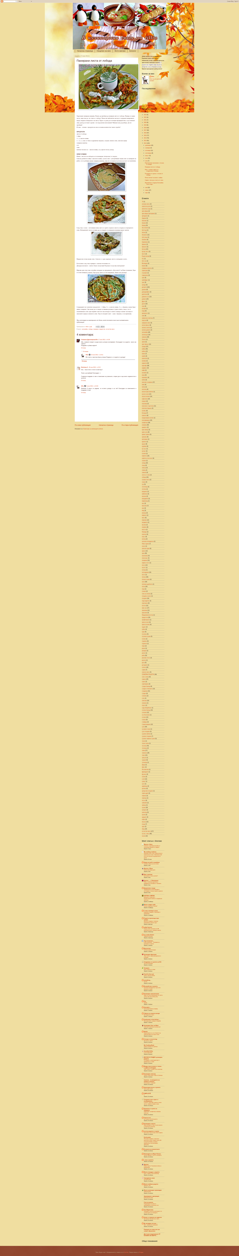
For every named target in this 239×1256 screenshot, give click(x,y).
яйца (143, 829)
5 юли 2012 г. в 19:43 (92, 386)
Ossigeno (146, 968)
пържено (144, 641)
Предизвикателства (147, 615)
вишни (143, 265)
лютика (144, 489)
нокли (143, 546)
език (143, 306)
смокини (144, 703)
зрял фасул (145, 344)
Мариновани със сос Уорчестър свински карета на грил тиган (152, 1033)
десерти (144, 287)
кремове (144, 437)
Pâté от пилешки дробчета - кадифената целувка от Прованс (152, 882)
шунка (143, 814)
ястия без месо (110, 329)
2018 (145, 127)
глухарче (144, 273)
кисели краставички (147, 391)
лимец (143, 470)
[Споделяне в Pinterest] (104, 327)
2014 (145, 138)
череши (144, 795)
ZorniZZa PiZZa (148, 1051)
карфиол (144, 368)
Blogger (141, 1252)
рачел (143, 653)
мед (143, 510)
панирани (95, 329)
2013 (145, 140)
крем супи (145, 432)
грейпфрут (145, 280)
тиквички (144, 753)
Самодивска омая (149, 1178)
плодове (144, 598)
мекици (144, 513)
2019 (145, 125)
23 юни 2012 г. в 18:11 (97, 354)
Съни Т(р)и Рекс (148, 1052)
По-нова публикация (83, 425)
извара (144, 346)
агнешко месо (146, 204)
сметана (144, 700)
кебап (143, 379)
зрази (143, 341)
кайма (143, 349)
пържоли (144, 643)
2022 (145, 117)
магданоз (144, 491)
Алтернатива (147, 1179)
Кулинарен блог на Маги (151, 1025)
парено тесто (145, 562)
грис (143, 282)
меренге (144, 515)
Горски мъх (147, 1117)
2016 (145, 132)
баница (144, 225)
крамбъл (144, 427)
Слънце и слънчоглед (150, 1039)
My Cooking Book (149, 1045)
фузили (144, 774)
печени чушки (146, 579)
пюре (143, 646)
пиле (143, 581)
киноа (143, 387)
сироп (143, 681)
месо (143, 517)
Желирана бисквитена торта (151, 1218)
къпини (144, 453)
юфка (143, 819)
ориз (143, 553)
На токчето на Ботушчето (150, 1119)
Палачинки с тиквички (149, 1083)
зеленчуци (145, 334)
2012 (145, 143)
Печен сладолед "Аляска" (150, 906)
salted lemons (148, 927)
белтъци (144, 230)
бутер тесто (145, 251)
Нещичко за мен (104, 51)
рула (143, 662)
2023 (145, 114)
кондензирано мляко (147, 417)
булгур (144, 249)
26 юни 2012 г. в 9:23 (94, 367)
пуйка (143, 629)
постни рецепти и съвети (151, 1131)
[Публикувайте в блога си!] (98, 327)
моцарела (144, 522)
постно (144, 605)
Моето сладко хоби (149, 904)
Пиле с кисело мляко (149, 975)
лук (143, 484)
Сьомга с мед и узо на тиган (151, 864)
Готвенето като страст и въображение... (151, 1100)
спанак (144, 719)
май (146, 187)
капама (144, 360)
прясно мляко (146, 624)
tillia (87, 354)
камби (143, 356)
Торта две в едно (148, 1089)
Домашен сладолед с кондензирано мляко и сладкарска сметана (153, 898)
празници (144, 610)
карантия (144, 363)
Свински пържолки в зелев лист (152, 1027)
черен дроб (145, 793)
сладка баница (146, 686)
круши (143, 444)
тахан (143, 741)
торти (143, 755)
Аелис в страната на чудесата (153, 1217)
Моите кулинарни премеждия (153, 1190)
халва (143, 776)
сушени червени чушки (148, 738)
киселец (144, 389)
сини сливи (145, 677)
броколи (144, 246)
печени (144, 577)
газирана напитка (147, 268)
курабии (144, 446)
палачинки (145, 555)
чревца (144, 805)
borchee (126, 1252)
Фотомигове (145, 769)
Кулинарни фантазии (150, 954)
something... (147, 980)
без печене (145, 227)
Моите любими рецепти (151, 1184)
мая (143, 508)
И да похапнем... (149, 941)
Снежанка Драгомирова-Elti (89, 339)
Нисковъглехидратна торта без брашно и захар (152, 988)
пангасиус (145, 558)
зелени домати (146, 330)
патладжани (145, 572)
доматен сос (145, 296)
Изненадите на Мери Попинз (152, 1154)
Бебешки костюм (148, 1197)
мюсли (144, 529)
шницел (144, 810)
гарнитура (145, 270)
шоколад (144, 812)
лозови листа (145, 479)
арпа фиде (145, 211)
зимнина (144, 337)
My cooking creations (150, 852)
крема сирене (146, 434)
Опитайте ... (147, 1007)
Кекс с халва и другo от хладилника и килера (151, 170)
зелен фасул (145, 325)
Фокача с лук (147, 1185)
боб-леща (144, 237)
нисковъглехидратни (148, 541)
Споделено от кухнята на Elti (152, 962)
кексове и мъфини (147, 382)
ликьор (144, 467)
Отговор (83, 348)
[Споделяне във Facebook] (102, 327)
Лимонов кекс (147, 1191)
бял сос (144, 261)
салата (144, 667)
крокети (144, 441)
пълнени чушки (146, 636)
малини (144, 496)
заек (143, 315)
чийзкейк (144, 802)
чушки (143, 807)
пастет (144, 567)
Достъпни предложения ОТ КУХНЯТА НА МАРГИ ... (152, 1234)
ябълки (144, 821)
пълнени (144, 634)
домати (144, 299)
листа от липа (146, 475)
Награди (144, 532)
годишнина (145, 275)
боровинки (145, 242)
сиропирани (145, 684)
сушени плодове (146, 736)
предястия (102, 329)
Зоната (144, 339)
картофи (144, 365)
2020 (145, 122)
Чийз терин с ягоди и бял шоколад (153, 1069)
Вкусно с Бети (148, 844)
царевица (144, 786)
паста (143, 565)
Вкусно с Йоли (148, 868)
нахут (143, 536)
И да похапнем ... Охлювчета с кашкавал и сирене (152, 943)
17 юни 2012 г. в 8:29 (104, 339)
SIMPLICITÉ (147, 1093)
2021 (145, 120)
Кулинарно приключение (151, 993)
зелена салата (146, 327)
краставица (145, 429)
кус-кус (144, 448)
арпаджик (144, 216)
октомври (148, 150)
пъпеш (144, 638)
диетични (144, 294)
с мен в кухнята (148, 1160)
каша (143, 375)
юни (146, 161)
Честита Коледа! (148, 963)
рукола (144, 660)
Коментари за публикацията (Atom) (93, 429)
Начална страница (85, 51)
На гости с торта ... (149, 1040)
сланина (144, 695)
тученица (144, 762)
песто (143, 574)
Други (143, 301)
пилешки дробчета (147, 584)
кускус (144, 451)
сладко (144, 693)
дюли (143, 303)
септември (148, 153)
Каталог (132, 51)
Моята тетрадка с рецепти (151, 1172)
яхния (143, 836)
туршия (144, 760)
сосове (144, 717)
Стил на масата (148, 1202)
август (147, 155)
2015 (145, 135)
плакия (144, 591)
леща (143, 465)
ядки (143, 826)
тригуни (144, 757)
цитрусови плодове (147, 791)
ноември (147, 148)
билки (143, 232)
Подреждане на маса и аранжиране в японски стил (151, 1204)
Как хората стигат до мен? (151, 876)
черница (144, 798)
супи (143, 726)
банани (144, 223)
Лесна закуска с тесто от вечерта (153, 1155)
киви (143, 384)
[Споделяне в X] (100, 327)
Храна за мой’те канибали (152, 862)
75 (142, 201)
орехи (143, 551)
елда (143, 311)
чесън (143, 800)
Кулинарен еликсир (150, 1074)
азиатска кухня (146, 206)
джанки (144, 289)
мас (143, 503)
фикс (143, 767)
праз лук (144, 608)
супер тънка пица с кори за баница (153, 1075)
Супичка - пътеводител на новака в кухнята (152, 1080)
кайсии (144, 351)
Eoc (145, 1001)
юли (146, 158)
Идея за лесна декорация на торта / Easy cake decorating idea (153, 996)
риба (143, 655)
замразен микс (146, 322)
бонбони (144, 239)
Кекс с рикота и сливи (149, 969)
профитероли (145, 619)
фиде (143, 764)
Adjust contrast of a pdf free (151, 1046)
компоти (144, 415)
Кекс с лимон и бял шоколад (151, 1173)
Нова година (145, 543)
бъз (143, 258)
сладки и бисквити (147, 688)
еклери (144, 308)
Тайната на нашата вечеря (152, 1013)
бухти (143, 254)
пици (143, 589)
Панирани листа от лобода (152, 167)
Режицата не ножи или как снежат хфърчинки (152, 1230)
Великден (144, 263)
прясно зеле (145, 622)
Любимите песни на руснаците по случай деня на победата (153, 1212)
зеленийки (85, 329)
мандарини (145, 498)
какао (143, 353)
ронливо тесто (146, 657)
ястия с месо (145, 833)
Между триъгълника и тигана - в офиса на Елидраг (153, 1067)
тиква (143, 750)
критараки (145, 439)
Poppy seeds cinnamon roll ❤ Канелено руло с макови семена (152, 929)
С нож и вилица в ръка (151, 910)
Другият (146, 1164)
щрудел (144, 817)
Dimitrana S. (84, 367)
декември (148, 145)
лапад (143, 463)
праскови (144, 612)
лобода (90, 329)
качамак (144, 372)
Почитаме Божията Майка (151, 1008)
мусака (144, 524)
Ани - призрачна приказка (151, 1225)
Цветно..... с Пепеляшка (151, 880)
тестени (144, 745)
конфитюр (145, 422)
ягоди (143, 824)
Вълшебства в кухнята (150, 986)
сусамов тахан (146, 729)
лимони (144, 472)
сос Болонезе (146, 715)
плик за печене (146, 593)
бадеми (144, 218)
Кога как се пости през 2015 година (153, 1132)
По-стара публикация (130, 425)
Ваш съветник (148, 874)
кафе (143, 370)
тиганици (144, 748)
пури (143, 631)
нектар (144, 539)
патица (144, 570)
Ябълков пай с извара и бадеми (152, 1021)
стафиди (144, 722)
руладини (144, 665)
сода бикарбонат (146, 707)
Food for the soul (149, 974)
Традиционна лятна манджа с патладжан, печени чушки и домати (153, 890)
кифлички (144, 399)
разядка (144, 650)
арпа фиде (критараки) (148, 213)
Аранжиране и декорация (151, 1196)
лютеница (144, 486)
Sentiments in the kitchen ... (152, 1019)
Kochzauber (147, 1137)
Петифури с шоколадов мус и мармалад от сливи (151, 1061)
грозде (144, 284)
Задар (145, 1002)
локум (143, 482)
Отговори (85, 351)
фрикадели (145, 772)
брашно (144, 244)
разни (143, 648)
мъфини (144, 527)
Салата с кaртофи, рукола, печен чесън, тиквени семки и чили (153, 1103)
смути (143, 705)
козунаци (144, 403)
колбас (144, 410)
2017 (145, 130)
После (145, 981)
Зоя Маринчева (148, 1210)
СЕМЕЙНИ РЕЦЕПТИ (148, 674)
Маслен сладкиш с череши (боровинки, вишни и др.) (151, 922)
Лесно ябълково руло (149, 870)
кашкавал (144, 377)
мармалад (145, 501)
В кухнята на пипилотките (152, 1149)
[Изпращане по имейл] (97, 327)
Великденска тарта (149, 1015)
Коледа (144, 413)
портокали (145, 603)
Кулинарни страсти (149, 1123)
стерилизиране (146, 724)
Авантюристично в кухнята (152, 1087)
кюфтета (144, 455)
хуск (143, 783)
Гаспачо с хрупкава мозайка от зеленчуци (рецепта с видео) (152, 846)
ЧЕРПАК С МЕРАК (149, 895)
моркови (144, 520)
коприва (144, 425)
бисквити (144, 234)
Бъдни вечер (145, 256)
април (147, 190)
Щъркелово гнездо (149, 888)
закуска (144, 320)
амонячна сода (146, 208)
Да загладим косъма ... (151, 1223)
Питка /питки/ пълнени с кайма (153, 177)
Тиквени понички (148, 936)
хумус (143, 781)
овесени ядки (145, 548)
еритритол (145, 313)
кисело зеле (145, 394)
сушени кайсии (146, 733)
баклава (144, 220)
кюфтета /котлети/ (147, 458)
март (146, 192)
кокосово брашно (147, 408)
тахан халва (145, 743)
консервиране (146, 420)
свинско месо (146, 672)
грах (143, 277)
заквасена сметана (147, 318)
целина (144, 788)
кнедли (144, 401)
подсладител (145, 600)
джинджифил (145, 292)
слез (143, 698)
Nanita (146, 1031)
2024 (145, 112)
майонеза (144, 494)
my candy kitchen (149, 935)
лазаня (144, 460)
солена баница (146, 710)
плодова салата (146, 596)
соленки (144, 712)
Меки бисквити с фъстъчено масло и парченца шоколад (153, 1125)
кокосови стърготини (148, 406)
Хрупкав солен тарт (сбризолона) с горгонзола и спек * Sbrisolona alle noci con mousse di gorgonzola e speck (153, 855)
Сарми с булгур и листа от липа (154, 180)
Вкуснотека (147, 948)
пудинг (144, 627)
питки (143, 586)
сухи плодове (146, 731)
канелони (144, 358)
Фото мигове (120, 51)
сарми (143, 669)
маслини (144, 505)
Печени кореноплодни (150, 950)
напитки (144, 534)
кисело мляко (146, 396)
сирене (144, 679)
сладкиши (145, 691)
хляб (143, 779)
